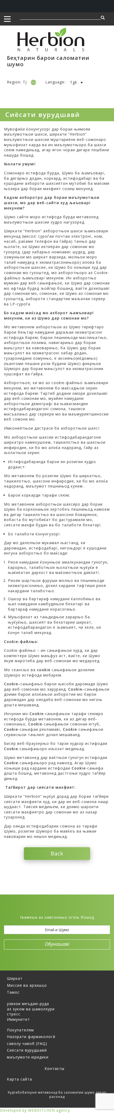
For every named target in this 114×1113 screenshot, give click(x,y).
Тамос (13, 992)
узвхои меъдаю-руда (28, 1003)
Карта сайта (19, 1079)
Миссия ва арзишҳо (27, 985)
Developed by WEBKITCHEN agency (35, 1110)
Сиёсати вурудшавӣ (27, 1050)
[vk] (66, 909)
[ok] (75, 909)
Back (57, 853)
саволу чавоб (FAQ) (27, 1043)
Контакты (54, 1068)
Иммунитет (18, 1019)
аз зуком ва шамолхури (31, 1008)
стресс (13, 1014)
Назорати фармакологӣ (31, 1036)
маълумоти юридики (28, 1057)
